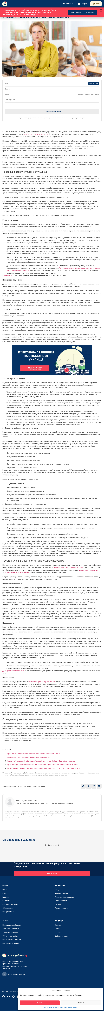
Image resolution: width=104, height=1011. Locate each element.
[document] (52, 505)
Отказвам (80, 1003)
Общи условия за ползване (70, 1007)
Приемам (40, 1003)
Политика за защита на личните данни (53, 1007)
